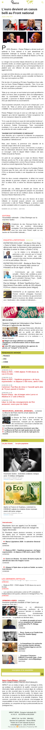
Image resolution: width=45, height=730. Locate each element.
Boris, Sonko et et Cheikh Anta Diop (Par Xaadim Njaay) (30, 633)
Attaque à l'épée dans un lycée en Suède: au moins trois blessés (22, 568)
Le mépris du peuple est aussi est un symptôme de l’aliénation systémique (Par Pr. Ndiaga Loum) (30, 623)
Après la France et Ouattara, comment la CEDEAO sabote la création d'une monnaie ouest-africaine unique (20, 509)
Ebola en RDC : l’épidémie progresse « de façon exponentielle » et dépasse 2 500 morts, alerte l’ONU (22, 380)
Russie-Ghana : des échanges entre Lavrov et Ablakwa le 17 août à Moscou (20, 396)
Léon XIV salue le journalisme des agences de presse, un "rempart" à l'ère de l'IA (20, 347)
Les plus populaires (21, 443)
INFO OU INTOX (7, 320)
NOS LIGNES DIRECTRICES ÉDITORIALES (19, 682)
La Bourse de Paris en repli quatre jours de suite (22, 430)
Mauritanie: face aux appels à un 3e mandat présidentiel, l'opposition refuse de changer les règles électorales (20, 528)
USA (4, 359)
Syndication (22, 727)
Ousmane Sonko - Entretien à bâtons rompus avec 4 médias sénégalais (21, 475)
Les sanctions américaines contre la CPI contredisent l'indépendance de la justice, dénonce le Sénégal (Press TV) (22, 591)
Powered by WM (32, 727)
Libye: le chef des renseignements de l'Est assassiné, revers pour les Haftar (18, 403)
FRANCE (6, 356)
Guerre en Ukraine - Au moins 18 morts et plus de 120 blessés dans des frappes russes (22, 559)
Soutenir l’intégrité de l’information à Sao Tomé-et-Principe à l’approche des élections (21, 324)
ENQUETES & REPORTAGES (14, 240)
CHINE (5, 362)
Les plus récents (7, 443)
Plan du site (11, 727)
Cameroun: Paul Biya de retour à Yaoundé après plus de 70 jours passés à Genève (22, 388)
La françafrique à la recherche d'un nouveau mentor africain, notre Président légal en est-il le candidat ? (30, 646)
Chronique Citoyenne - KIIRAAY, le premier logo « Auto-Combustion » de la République (30, 657)
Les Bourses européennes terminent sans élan (21, 428)
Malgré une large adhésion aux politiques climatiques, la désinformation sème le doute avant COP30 (20, 342)
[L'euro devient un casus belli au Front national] (22, 20)
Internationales (7, 522)
